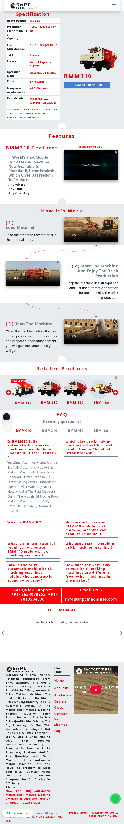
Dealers (60, 701)
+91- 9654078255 (28, 594)
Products (61, 695)
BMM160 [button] (75, 430)
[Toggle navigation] (113, 6)
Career (59, 707)
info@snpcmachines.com (91, 599)
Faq (57, 731)
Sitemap (61, 724)
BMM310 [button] (49, 430)
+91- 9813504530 (39, 597)
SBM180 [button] (101, 430)
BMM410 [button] (23, 430)
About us (61, 688)
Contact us (60, 716)
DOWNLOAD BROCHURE (87, 85)
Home (59, 680)
